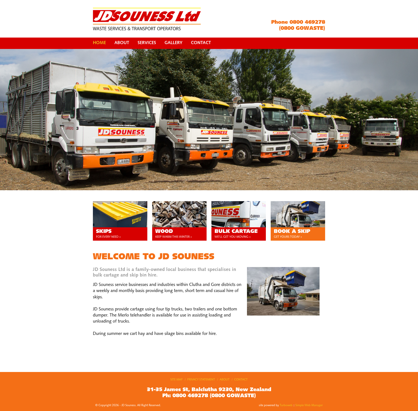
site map (176, 379)
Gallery (173, 43)
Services (147, 43)
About (121, 43)
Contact (201, 43)
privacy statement (201, 379)
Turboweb (286, 405)
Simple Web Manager (309, 405)
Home (99, 43)
